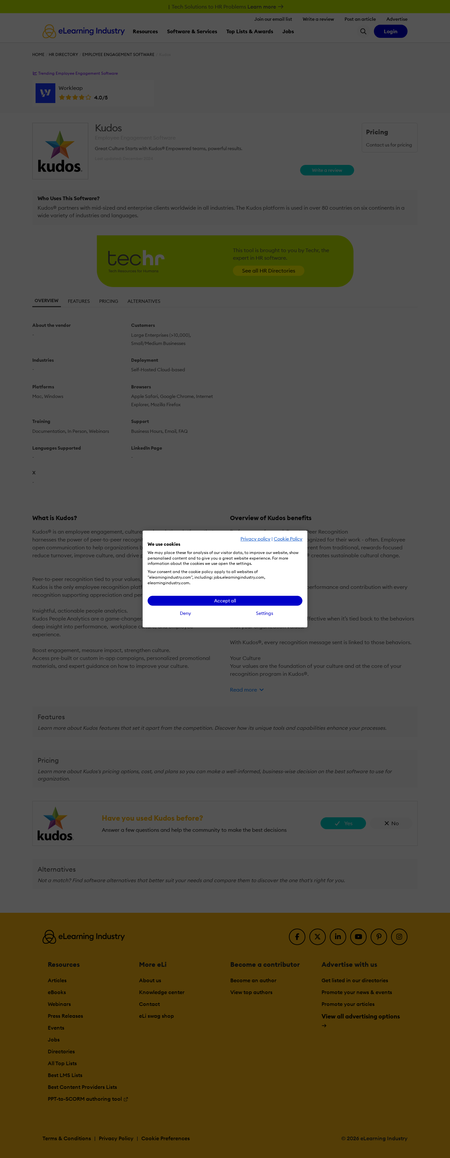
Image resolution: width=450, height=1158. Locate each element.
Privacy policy (255, 539)
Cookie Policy (288, 539)
